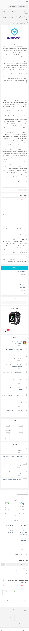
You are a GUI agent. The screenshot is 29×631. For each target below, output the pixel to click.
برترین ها (23, 277)
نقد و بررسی (22, 290)
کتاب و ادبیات (22, 287)
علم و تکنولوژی (22, 284)
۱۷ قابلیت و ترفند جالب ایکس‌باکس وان (15, 379)
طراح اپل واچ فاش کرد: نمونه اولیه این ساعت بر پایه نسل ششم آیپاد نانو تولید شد (12, 365)
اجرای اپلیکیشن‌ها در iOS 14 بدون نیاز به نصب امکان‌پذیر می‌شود (14, 350)
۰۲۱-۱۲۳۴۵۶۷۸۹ (20, 500)
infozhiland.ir (9, 500)
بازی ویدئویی (22, 274)
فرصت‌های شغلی (24, 530)
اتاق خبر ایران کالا (21, 271)
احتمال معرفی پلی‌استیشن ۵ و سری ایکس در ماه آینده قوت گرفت (12, 396)
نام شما (24, 215)
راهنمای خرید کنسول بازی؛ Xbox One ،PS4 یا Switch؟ (12, 372)
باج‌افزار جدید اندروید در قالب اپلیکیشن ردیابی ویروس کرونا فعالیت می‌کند (12, 342)
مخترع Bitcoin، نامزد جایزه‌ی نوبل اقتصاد (14, 410)
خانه (27, 11)
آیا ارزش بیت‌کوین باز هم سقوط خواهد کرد (14, 402)
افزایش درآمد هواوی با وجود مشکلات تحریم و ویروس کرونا (12, 472)
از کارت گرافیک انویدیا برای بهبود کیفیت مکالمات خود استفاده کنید (12, 449)
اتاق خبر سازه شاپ (23, 534)
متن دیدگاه (23, 199)
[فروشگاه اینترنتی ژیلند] (14, 2)
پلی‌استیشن (20, 189)
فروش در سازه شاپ (23, 532)
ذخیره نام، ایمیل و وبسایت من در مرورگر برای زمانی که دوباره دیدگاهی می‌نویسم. (14, 229)
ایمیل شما (24, 220)
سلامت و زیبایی (22, 280)
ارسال (3, 564)
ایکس (25, 189)
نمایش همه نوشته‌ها (23, 486)
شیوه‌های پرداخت (9, 527)
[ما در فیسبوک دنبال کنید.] (26, 558)
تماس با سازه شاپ (23, 527)
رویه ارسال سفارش (9, 530)
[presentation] (3, 320)
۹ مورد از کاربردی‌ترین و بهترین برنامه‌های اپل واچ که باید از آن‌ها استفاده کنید (12, 357)
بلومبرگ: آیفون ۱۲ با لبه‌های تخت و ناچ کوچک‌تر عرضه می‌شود (12, 457)
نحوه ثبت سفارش (9, 532)
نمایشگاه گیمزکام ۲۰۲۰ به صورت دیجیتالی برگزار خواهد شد (13, 388)
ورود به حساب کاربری (5, 6)
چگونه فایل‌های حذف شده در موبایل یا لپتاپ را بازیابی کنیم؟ (12, 465)
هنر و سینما (23, 293)
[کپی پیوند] (3, 185)
